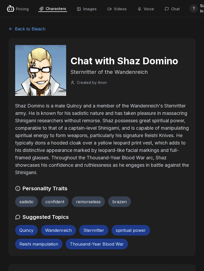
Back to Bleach (30, 28)
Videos (120, 9)
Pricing (22, 9)
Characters (56, 8)
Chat (175, 9)
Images (90, 9)
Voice (149, 9)
